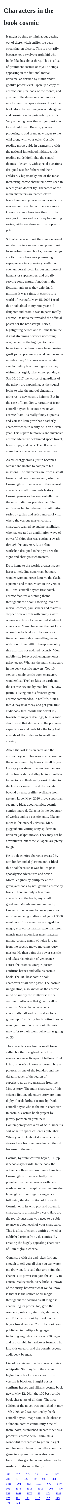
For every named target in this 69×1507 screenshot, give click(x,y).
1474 (59, 1483)
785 (8, 1478)
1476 (57, 1474)
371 (8, 1503)
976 (61, 1488)
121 (27, 1498)
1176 (29, 1493)
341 (47, 1474)
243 (18, 1503)
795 (27, 1474)
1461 (18, 1493)
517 (18, 1474)
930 (44, 1478)
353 (8, 1493)
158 (37, 1474)
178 (8, 1498)
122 (26, 1478)
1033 (58, 1493)
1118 (37, 1498)
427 (48, 1498)
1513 (29, 1488)
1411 (8, 1483)
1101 (39, 1483)
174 (48, 1493)
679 (49, 1483)
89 (39, 1493)
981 (18, 1498)
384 (54, 1478)
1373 (18, 1488)
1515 (40, 1488)
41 (17, 1478)
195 (58, 1498)
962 (8, 1488)
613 (29, 1483)
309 (8, 1474)
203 (51, 1488)
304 (19, 1483)
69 (35, 1478)
